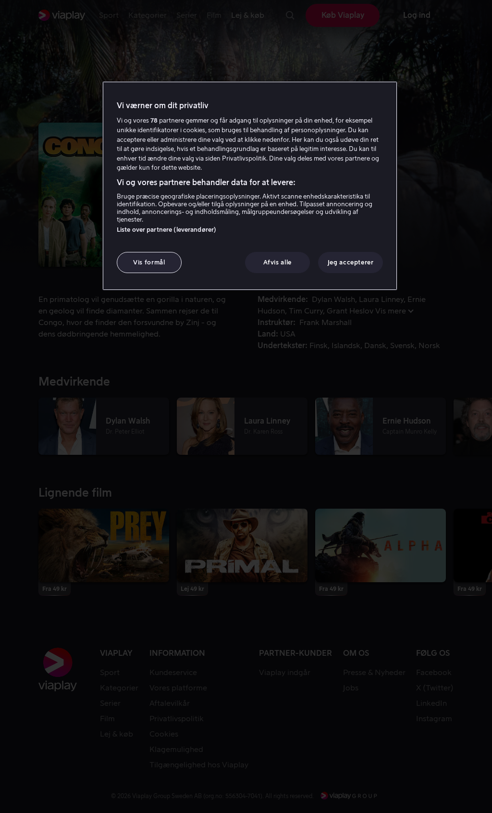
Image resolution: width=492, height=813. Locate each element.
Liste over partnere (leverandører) (166, 229)
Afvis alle (277, 262)
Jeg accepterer (351, 262)
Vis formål (149, 262)
